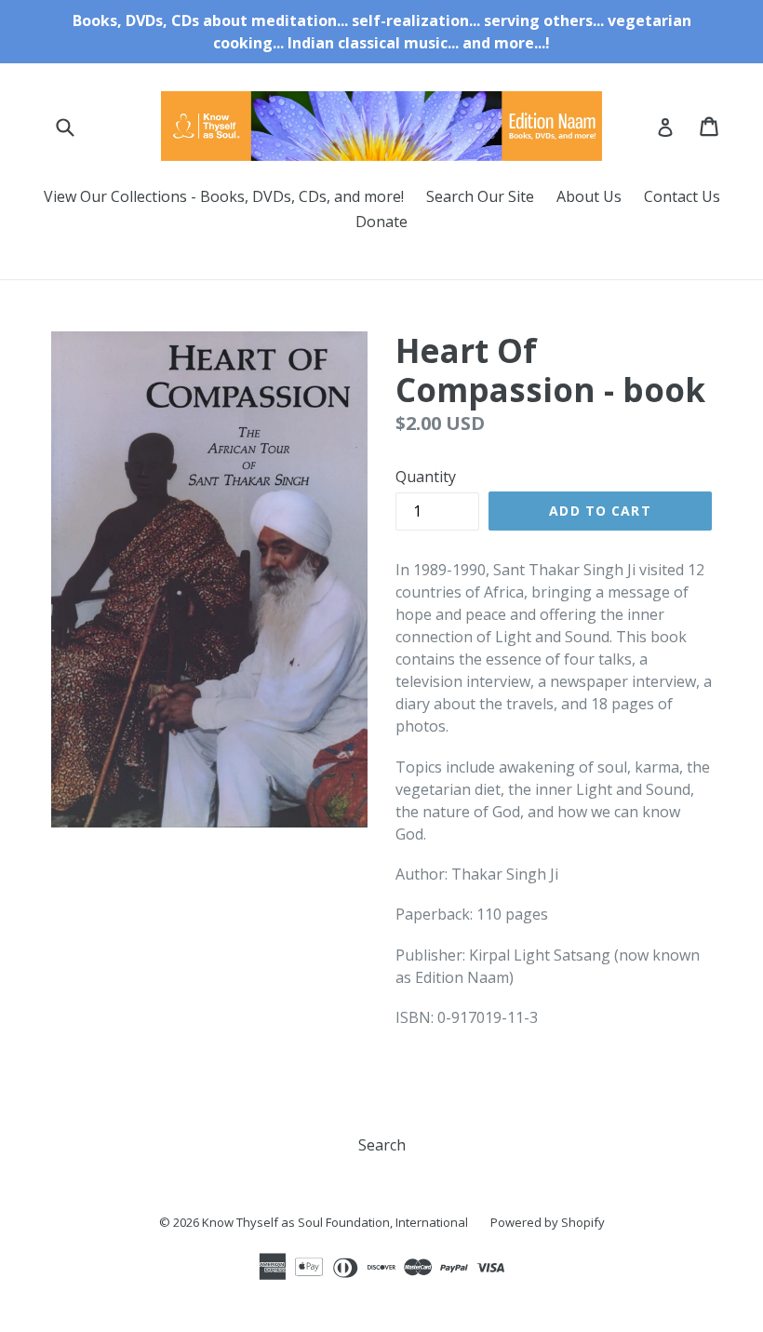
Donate (381, 221)
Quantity (425, 476)
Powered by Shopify (547, 1222)
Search (382, 1145)
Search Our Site (480, 196)
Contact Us (682, 196)
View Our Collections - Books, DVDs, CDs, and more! (224, 196)
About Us (589, 196)
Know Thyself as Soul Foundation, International (335, 1222)
